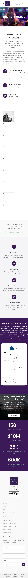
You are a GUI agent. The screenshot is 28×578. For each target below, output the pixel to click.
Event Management (7, 520)
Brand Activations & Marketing (10, 526)
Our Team (5, 509)
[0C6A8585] (14, 163)
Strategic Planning (7, 529)
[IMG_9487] (14, 209)
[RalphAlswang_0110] (14, 174)
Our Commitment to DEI (8, 512)
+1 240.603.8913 (14, 486)
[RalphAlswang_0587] (14, 139)
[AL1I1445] (14, 116)
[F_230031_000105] (14, 128)
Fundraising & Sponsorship (9, 523)
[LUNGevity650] (14, 198)
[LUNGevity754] (14, 151)
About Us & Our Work (8, 506)
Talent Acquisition (7, 532)
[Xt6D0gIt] (14, 186)
